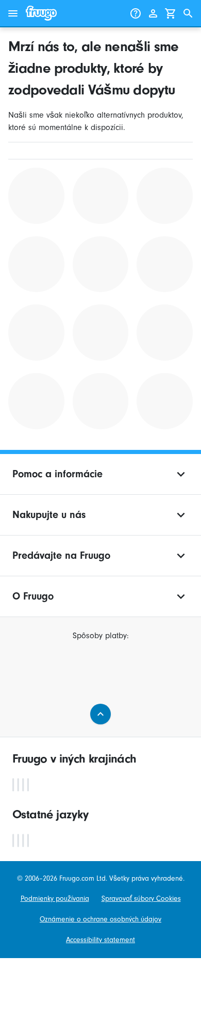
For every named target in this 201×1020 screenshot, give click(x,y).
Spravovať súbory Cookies (141, 898)
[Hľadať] (188, 13)
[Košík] (170, 13)
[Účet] (153, 13)
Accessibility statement (100, 939)
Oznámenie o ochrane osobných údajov (100, 919)
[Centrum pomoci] (135, 13)
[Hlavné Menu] (13, 13)
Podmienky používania (55, 898)
